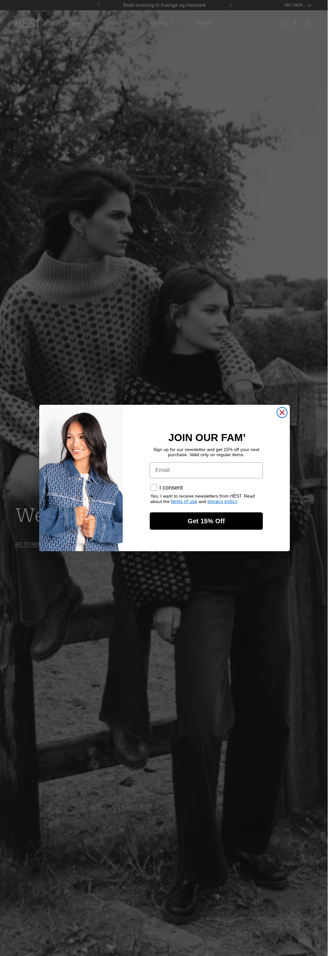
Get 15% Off (206, 521)
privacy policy (222, 501)
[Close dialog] (282, 412)
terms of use (184, 501)
